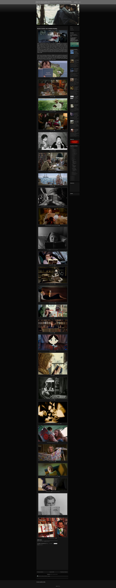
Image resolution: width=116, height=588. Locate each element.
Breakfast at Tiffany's (52, 171)
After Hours (51, 96)
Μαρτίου (73, 172)
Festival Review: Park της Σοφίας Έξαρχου (76, 61)
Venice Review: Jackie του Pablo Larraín (76, 114)
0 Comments (50, 543)
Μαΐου (73, 158)
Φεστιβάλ (71, 28)
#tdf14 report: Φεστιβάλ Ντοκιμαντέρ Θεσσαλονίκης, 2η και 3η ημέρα (76, 52)
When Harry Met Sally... (51, 538)
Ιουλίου (73, 155)
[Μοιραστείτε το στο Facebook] (56, 543)
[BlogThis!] (55, 543)
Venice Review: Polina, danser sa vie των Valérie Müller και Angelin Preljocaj (74, 70)
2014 (72, 176)
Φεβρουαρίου (74, 173)
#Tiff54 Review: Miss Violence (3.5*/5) (76, 105)
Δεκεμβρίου (73, 149)
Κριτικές (71, 26)
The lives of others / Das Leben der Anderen (51, 476)
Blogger (59, 586)
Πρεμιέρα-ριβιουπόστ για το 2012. (76, 79)
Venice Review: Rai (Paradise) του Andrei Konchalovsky (76, 97)
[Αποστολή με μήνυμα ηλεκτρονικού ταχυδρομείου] (54, 543)
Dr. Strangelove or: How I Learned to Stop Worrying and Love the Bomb (52, 206)
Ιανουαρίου (73, 174)
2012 (72, 178)
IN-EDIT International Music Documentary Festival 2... (74, 162)
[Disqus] (52, 557)
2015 (72, 148)
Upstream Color (48, 491)
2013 (72, 177)
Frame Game (54, 58)
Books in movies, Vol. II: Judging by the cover (43, 541)
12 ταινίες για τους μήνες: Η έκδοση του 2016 (73, 35)
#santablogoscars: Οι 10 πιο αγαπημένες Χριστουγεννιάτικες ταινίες (76, 88)
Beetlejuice (51, 130)
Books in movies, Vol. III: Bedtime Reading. (74, 165)
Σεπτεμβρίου (74, 153)
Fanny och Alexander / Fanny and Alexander (51, 225)
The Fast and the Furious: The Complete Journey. (74, 169)
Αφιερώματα (41, 544)
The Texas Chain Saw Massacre (51, 442)
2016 (72, 147)
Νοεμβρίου (73, 150)
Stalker (52, 375)
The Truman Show (51, 461)
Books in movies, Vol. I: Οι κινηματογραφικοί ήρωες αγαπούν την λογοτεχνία (47, 540)
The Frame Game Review (54, 249)
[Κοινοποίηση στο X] (55, 543)
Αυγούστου (73, 154)
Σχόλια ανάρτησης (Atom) (54, 574)
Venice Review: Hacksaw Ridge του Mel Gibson (76, 121)
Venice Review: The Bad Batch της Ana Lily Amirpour (76, 130)
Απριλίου (73, 159)
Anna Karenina (51, 111)
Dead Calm (51, 186)
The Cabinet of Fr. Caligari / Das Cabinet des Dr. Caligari (51, 423)
